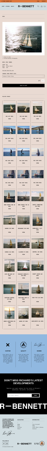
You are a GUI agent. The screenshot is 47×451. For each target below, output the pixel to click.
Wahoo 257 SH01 (23, 321)
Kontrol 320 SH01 (37, 252)
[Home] (26, 6)
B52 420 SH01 (23, 116)
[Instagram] (7, 443)
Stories (19, 427)
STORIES (8, 6)
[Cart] (45, 6)
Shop (18, 425)
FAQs (38, 1)
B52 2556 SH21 (9, 182)
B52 (7, 64)
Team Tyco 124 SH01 (37, 297)
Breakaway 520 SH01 (23, 228)
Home (18, 424)
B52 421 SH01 (37, 116)
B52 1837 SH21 (9, 138)
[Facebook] (3, 443)
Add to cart (23, 85)
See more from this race (8, 70)
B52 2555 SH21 (37, 160)
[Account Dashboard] (41, 6)
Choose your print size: (9, 73)
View (9, 118)
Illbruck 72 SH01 (23, 252)
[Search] (38, 6)
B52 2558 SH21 (37, 182)
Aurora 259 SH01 (9, 228)
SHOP (3, 6)
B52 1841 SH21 (9, 160)
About (12, 6)
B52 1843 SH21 (23, 160)
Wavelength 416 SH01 (37, 321)
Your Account (36, 424)
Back (3, 16)
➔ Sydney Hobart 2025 (6, 1)
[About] (39, 443)
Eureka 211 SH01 (9, 252)
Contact (44, 1)
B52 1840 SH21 (37, 138)
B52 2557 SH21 (23, 182)
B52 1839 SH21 (23, 138)
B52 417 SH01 (9, 116)
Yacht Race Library (37, 427)
